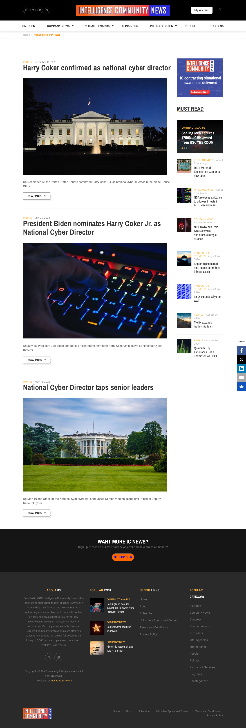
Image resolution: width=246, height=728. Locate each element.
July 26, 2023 (42, 218)
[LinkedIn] (241, 368)
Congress (196, 619)
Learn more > (59, 645)
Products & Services (201, 254)
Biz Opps (28, 26)
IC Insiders (130, 26)
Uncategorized (199, 681)
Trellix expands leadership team (203, 324)
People (190, 26)
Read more (35, 196)
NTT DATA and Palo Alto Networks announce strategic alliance (206, 233)
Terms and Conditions (154, 627)
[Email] (241, 377)
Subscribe (146, 613)
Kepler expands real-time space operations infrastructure (207, 267)
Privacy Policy (149, 634)
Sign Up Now (123, 557)
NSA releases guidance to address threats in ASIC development (208, 201)
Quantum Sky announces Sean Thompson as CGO (205, 352)
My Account (201, 10)
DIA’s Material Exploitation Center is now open (207, 171)
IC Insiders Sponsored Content (159, 620)
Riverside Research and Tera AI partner (120, 648)
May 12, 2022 (42, 382)
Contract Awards (96, 26)
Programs (216, 26)
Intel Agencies (161, 26)
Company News (58, 26)
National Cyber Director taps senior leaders (88, 387)
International (198, 647)
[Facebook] (241, 350)
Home (26, 35)
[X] (241, 359)
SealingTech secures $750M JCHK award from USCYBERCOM (198, 137)
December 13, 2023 (46, 62)
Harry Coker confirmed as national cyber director (97, 68)
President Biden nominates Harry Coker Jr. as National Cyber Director (92, 227)
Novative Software (61, 680)
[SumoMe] (241, 386)
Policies (195, 660)
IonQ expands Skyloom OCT (207, 298)
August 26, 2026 (203, 222)
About (143, 606)
